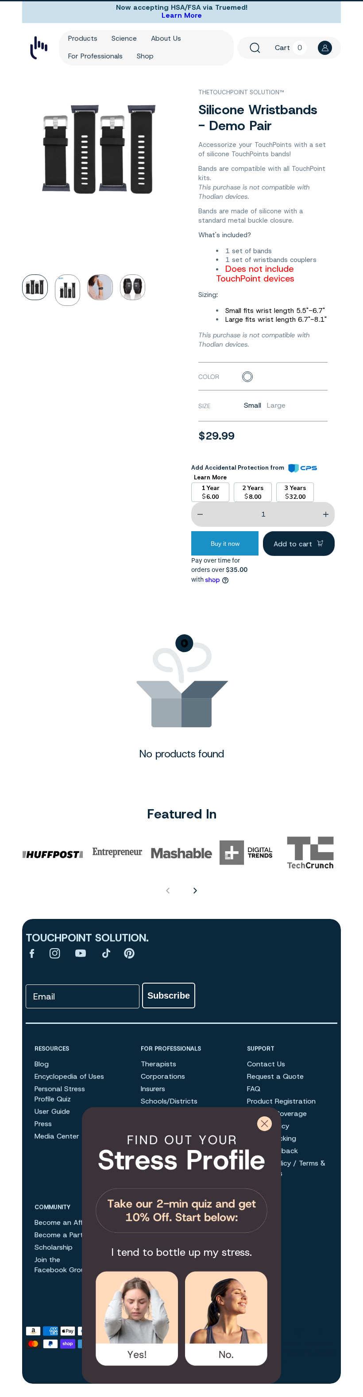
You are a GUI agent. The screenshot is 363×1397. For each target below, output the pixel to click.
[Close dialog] (264, 1123)
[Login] (325, 48)
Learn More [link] (210, 477)
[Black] (247, 376)
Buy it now (225, 543)
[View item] (32, 953)
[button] (255, 48)
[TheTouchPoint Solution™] (38, 48)
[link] (181, 1180)
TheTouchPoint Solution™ (295, 1344)
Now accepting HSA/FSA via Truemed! (181, 8)
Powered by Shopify (309, 1352)
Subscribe (168, 995)
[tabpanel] (38, 290)
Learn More (182, 15)
